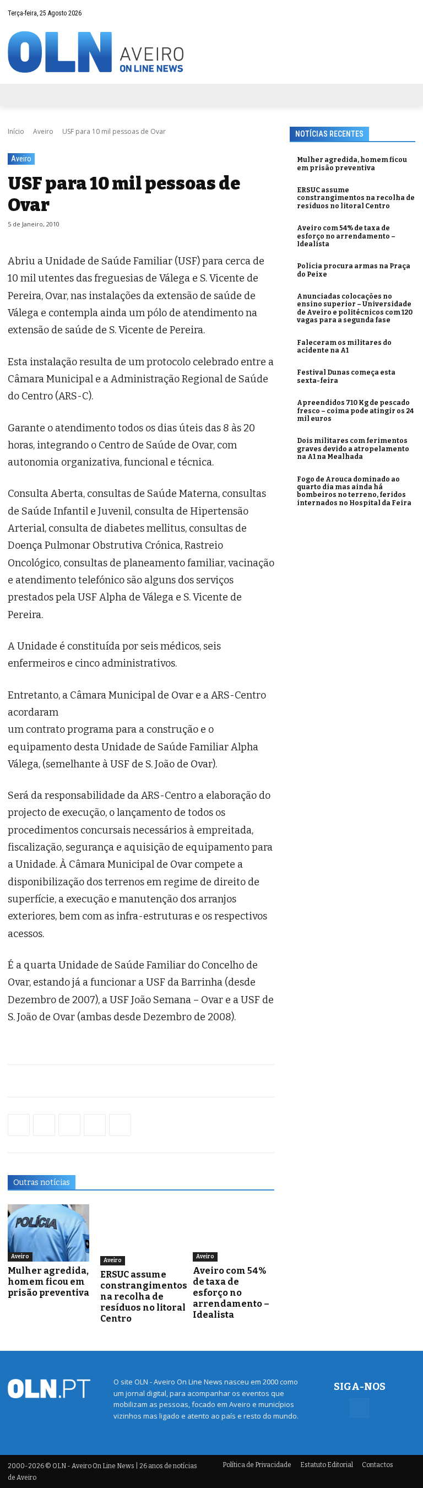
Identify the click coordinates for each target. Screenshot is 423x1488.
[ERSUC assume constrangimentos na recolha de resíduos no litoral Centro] (143, 1234)
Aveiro (43, 131)
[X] (69, 1125)
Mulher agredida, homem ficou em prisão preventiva (48, 1281)
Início (16, 131)
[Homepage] (211, 52)
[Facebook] (407, 12)
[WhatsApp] (44, 1125)
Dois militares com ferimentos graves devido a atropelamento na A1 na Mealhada (353, 449)
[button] (385, 13)
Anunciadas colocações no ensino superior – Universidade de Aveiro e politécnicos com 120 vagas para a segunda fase (355, 308)
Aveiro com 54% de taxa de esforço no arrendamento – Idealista (231, 1292)
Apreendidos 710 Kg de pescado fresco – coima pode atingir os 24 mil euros (355, 411)
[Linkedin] (95, 1125)
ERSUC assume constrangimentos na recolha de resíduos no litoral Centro (143, 1296)
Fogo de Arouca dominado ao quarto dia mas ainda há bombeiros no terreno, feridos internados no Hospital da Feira (354, 491)
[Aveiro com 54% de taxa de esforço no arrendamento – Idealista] (233, 1233)
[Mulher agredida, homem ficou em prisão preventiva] (48, 1233)
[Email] (120, 1125)
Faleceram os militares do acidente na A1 (344, 346)
